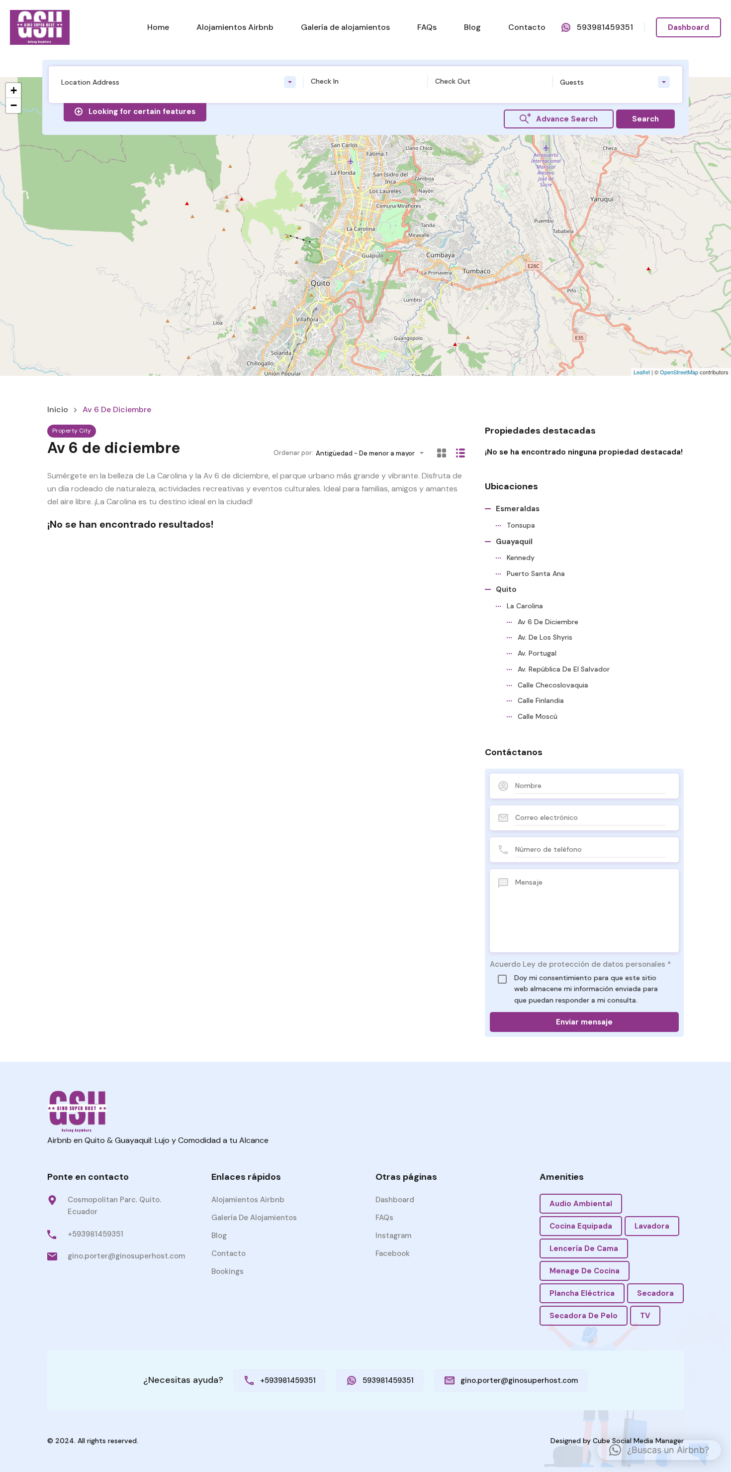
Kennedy (521, 557)
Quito (506, 589)
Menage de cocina (584, 1271)
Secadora (655, 1293)
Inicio (57, 410)
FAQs (427, 27)
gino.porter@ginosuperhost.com (126, 1256)
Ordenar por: (293, 453)
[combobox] (178, 82)
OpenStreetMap (679, 372)
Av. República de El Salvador (564, 669)
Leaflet (642, 372)
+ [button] (13, 90)
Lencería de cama (583, 1248)
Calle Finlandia (541, 700)
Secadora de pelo (583, 1316)
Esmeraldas (518, 509)
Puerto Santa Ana (536, 573)
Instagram (393, 1236)
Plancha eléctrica (582, 1293)
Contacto (527, 27)
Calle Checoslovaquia (553, 684)
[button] (659, 1450)
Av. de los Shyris (545, 637)
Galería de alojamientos (345, 27)
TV (645, 1316)
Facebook (392, 1253)
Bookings (227, 1271)
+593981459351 (95, 1234)
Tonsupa (521, 525)
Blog (472, 27)
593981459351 (605, 27)
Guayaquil (514, 542)
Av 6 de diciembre (548, 621)
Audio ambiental (580, 1204)
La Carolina (525, 605)
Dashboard (688, 27)
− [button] (13, 105)
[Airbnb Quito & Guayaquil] (40, 26)
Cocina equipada (580, 1226)
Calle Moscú (537, 716)
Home (158, 27)
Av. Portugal (537, 653)
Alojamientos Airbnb (235, 27)
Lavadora (652, 1226)
